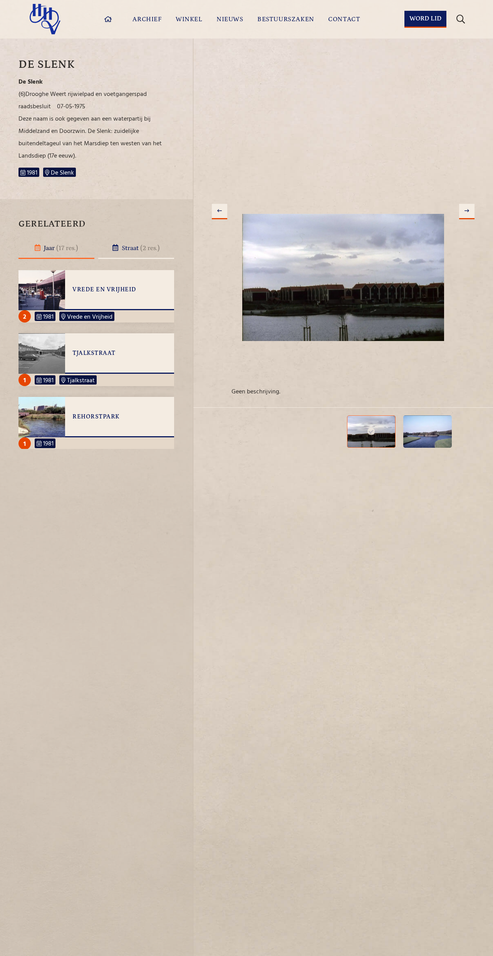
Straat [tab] (140, 248)
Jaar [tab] (60, 248)
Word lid (425, 18)
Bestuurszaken (285, 19)
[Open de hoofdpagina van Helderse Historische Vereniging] (45, 19)
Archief (146, 19)
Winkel (189, 19)
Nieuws (229, 19)
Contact (344, 19)
